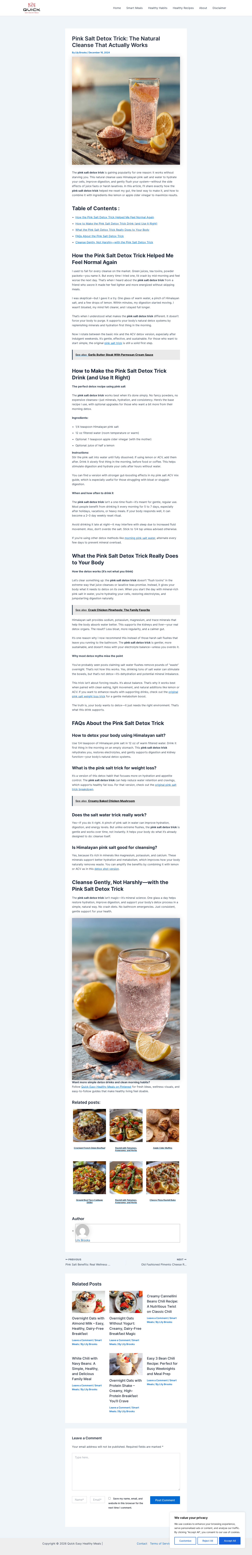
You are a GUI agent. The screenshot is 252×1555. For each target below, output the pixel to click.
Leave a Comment (82, 1340)
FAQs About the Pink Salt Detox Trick (99, 236)
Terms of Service (161, 1543)
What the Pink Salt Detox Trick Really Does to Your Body (112, 229)
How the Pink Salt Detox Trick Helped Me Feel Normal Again (114, 217)
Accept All (230, 1540)
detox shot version (106, 868)
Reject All (207, 1540)
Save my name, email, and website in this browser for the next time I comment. (125, 1503)
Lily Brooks (83, 1240)
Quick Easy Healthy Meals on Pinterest (106, 1086)
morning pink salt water (140, 538)
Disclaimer (219, 8)
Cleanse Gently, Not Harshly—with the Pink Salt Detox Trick (114, 242)
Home (117, 8)
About (203, 8)
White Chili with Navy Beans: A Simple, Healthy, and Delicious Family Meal (85, 1368)
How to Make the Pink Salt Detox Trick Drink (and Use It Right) (116, 223)
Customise (185, 1540)
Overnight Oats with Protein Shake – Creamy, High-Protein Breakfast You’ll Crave (125, 1390)
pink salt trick (113, 343)
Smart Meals (134, 8)
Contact (142, 1543)
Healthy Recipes (183, 8)
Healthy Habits (157, 8)
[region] (207, 1530)
